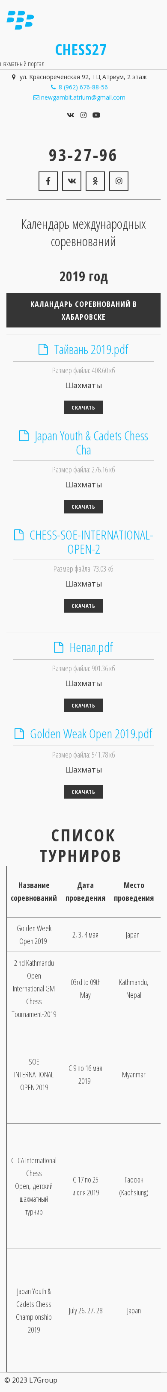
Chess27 (81, 49)
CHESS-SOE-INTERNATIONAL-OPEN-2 (91, 541)
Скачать (83, 407)
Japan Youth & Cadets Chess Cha (91, 442)
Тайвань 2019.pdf (91, 349)
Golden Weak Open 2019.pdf (91, 733)
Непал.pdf (91, 647)
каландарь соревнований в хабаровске (83, 310)
